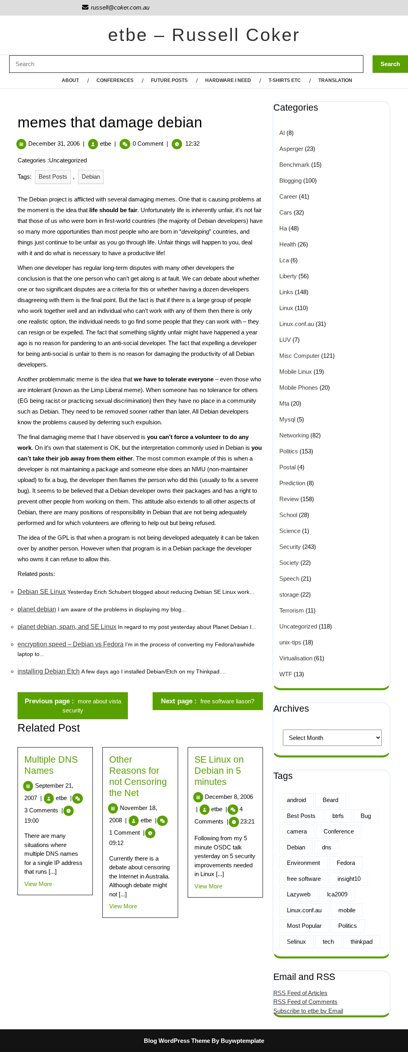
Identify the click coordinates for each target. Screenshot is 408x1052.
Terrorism (291, 610)
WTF (285, 674)
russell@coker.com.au (115, 7)
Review (289, 499)
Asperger (291, 148)
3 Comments (43, 810)
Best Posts (53, 176)
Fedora (346, 862)
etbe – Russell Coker (204, 35)
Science (289, 530)
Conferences (114, 80)
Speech (289, 578)
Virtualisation (295, 658)
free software (304, 878)
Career (288, 196)
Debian (91, 176)
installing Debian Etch (49, 671)
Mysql (287, 419)
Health (287, 244)
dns (327, 847)
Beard (330, 799)
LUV (285, 339)
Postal (287, 467)
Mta (284, 403)
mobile (346, 910)
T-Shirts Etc (285, 80)
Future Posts (169, 80)
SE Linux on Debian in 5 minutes (219, 770)
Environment (303, 862)
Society (289, 562)
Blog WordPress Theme (177, 1040)
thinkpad (362, 941)
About (70, 80)
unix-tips (290, 642)
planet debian (37, 609)
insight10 (349, 878)
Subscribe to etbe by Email (308, 1010)
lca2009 (337, 894)
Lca (284, 260)
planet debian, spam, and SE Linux (67, 626)
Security (290, 546)
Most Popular (304, 925)
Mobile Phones (298, 387)
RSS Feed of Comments (305, 1001)
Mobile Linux (295, 371)
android (296, 799)
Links (286, 292)
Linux (286, 307)
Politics (288, 451)
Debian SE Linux (42, 591)
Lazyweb (298, 894)
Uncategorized (298, 626)
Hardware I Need (228, 80)
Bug (366, 815)
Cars (285, 212)
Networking (294, 435)
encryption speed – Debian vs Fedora (71, 644)
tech (328, 941)
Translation (335, 80)
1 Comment (127, 832)
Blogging (290, 180)
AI (282, 132)
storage (289, 594)
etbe (105, 143)
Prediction (292, 483)
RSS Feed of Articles (300, 993)
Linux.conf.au (296, 323)
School (288, 514)
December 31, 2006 (54, 143)
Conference (339, 831)
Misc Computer (299, 355)
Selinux (296, 941)
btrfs (338, 815)
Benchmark (294, 164)
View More (38, 883)
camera (297, 831)
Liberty (288, 276)
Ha (283, 228)
